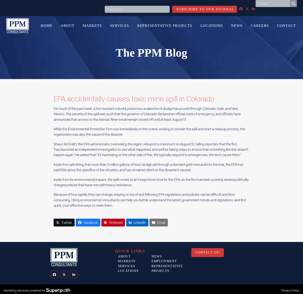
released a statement (159, 144)
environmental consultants (100, 200)
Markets (126, 261)
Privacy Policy (290, 290)
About (124, 256)
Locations (128, 271)
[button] (64, 223)
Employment (164, 261)
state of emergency (200, 114)
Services (126, 266)
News (157, 256)
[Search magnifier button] (293, 3)
